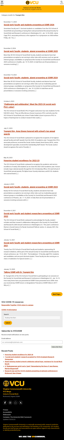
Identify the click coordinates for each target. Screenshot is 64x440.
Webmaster (7, 414)
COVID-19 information (9, 310)
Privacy (5, 410)
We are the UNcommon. (32, 436)
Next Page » (57, 294)
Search (6, 314)
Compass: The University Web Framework (17, 417)
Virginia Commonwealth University (17, 389)
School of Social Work (32, 8)
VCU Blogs (7, 392)
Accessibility (7, 412)
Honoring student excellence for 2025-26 (19, 354)
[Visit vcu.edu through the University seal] (32, 384)
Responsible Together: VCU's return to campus (17, 305)
